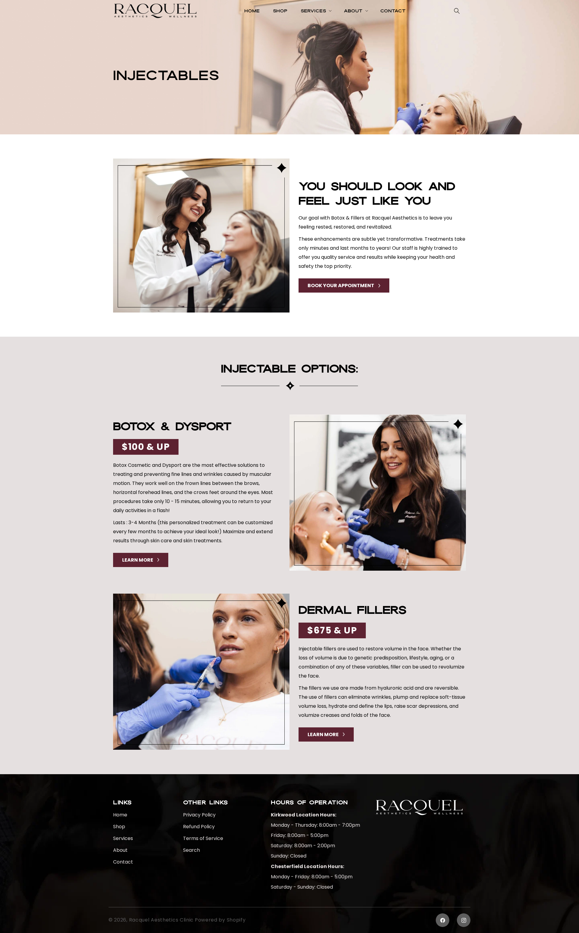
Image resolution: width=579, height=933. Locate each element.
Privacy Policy (199, 815)
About (120, 850)
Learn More (137, 559)
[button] (315, 10)
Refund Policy (199, 826)
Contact (123, 861)
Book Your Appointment (341, 285)
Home (120, 815)
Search (191, 850)
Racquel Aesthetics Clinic (161, 919)
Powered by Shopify (220, 919)
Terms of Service (203, 838)
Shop (119, 826)
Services (123, 838)
